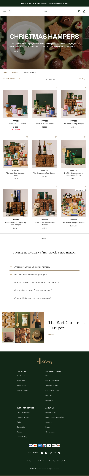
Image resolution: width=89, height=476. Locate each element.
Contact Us (21, 427)
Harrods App (50, 400)
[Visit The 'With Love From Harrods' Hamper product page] (44, 186)
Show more (16, 51)
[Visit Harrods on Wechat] (59, 453)
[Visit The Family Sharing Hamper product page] (73, 87)
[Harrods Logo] (44, 360)
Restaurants (21, 385)
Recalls (19, 431)
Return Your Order (52, 390)
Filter (80, 78)
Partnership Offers (23, 417)
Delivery (48, 375)
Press (47, 427)
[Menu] (4, 11)
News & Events (22, 390)
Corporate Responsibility (54, 417)
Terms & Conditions (40, 461)
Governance (50, 431)
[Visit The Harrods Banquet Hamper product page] (73, 186)
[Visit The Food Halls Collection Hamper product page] (15, 137)
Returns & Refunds (52, 380)
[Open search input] (9, 11)
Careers (48, 422)
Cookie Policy (22, 436)
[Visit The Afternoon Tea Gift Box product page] (15, 87)
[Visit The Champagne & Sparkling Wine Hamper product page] (15, 186)
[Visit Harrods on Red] (55, 453)
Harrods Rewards (23, 412)
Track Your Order (51, 385)
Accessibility (26, 461)
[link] (23, 327)
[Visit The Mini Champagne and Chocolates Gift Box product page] (73, 137)
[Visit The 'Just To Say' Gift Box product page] (44, 87)
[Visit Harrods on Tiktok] (51, 453)
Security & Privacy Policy (58, 461)
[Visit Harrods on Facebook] (42, 453)
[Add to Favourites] (27, 87)
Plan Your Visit (22, 375)
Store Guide (21, 380)
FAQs (19, 422)
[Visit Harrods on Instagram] (46, 453)
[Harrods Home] (44, 11)
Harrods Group (50, 412)
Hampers (48, 395)
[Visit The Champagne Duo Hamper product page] (44, 137)
